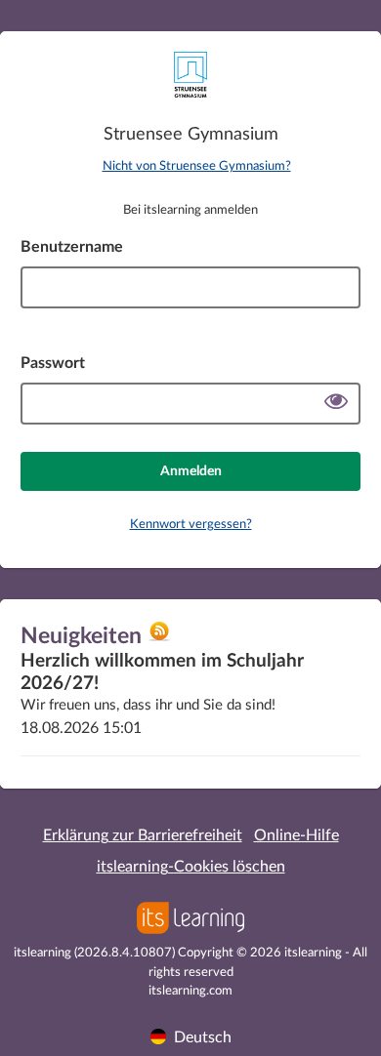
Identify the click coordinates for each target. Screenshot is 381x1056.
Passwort (53, 363)
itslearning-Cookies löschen (191, 866)
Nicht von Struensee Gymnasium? (197, 166)
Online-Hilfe (296, 835)
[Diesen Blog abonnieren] (159, 638)
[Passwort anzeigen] (336, 404)
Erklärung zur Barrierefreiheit (142, 835)
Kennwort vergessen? (191, 524)
